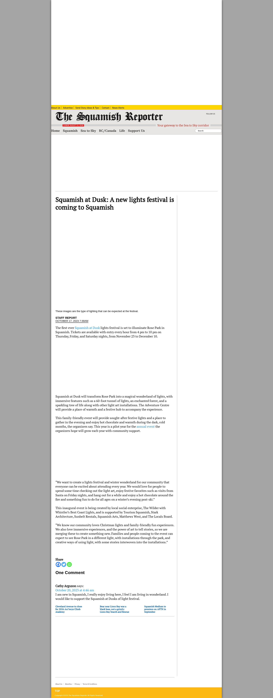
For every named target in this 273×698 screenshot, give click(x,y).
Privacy (77, 684)
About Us (58, 684)
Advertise (68, 684)
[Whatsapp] (69, 564)
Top (57, 691)
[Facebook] (58, 564)
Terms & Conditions (90, 684)
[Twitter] (63, 564)
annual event (146, 426)
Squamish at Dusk (87, 328)
